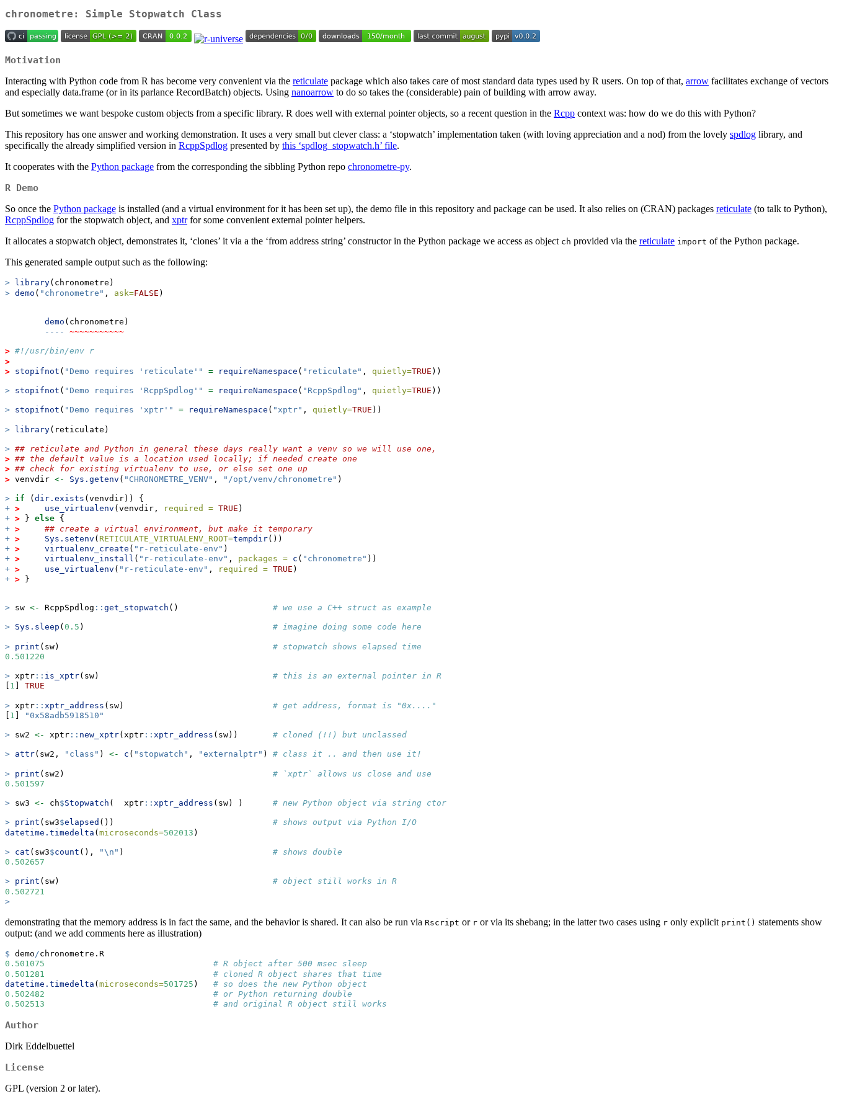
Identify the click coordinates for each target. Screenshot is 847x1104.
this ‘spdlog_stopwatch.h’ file (339, 145)
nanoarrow (312, 92)
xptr (179, 220)
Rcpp (564, 113)
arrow (697, 81)
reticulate (310, 81)
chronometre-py (378, 166)
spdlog (743, 134)
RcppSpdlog (203, 145)
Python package (122, 166)
